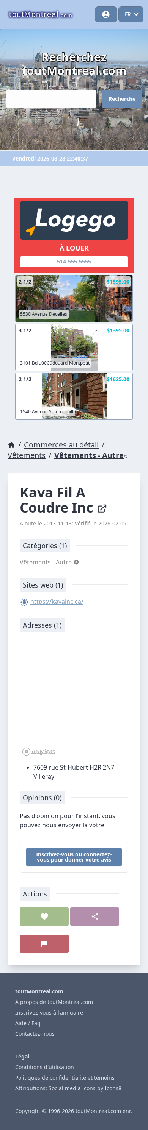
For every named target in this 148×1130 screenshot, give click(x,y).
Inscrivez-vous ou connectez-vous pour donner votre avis (74, 857)
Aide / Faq (28, 1023)
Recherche (122, 98)
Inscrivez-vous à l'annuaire (49, 1012)
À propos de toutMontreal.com (54, 1001)
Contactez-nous (35, 1033)
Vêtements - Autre (89, 455)
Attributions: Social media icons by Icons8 (68, 1088)
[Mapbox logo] (38, 751)
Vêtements (27, 455)
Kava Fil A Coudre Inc (58, 500)
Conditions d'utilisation (44, 1067)
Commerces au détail (61, 445)
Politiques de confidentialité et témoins (65, 1077)
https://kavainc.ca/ (56, 601)
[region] (74, 697)
